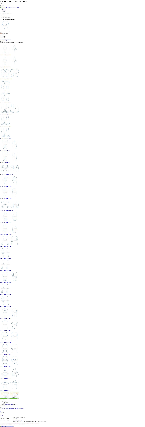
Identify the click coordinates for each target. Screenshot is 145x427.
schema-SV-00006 (2, 408)
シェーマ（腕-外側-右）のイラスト (6, 306)
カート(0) (3, 9)
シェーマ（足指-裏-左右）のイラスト (6, 78)
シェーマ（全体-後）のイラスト (5, 54)
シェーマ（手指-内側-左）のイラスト (6, 186)
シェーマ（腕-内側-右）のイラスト (6, 270)
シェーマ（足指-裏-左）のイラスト (6, 90)
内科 (18, 408)
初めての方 (3, 11)
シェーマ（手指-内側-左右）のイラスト (6, 174)
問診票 (11, 408)
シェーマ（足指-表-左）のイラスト (6, 126)
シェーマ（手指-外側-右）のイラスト (6, 234)
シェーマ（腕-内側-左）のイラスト (6, 258)
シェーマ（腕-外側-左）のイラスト (6, 294)
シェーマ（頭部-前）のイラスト (5, 366)
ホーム (3, 14)
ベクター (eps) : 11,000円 (3, 40)
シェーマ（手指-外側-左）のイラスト (6, 222)
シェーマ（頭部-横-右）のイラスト (6, 342)
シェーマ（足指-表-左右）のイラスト (6, 114)
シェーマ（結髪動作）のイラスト (5, 390)
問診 (12, 408)
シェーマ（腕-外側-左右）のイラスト (6, 282)
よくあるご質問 (15, 418)
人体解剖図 (6, 408)
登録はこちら (2, 5)
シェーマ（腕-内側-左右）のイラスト (6, 246)
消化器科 (20, 408)
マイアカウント (4, 10)
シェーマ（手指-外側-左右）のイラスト (6, 210)
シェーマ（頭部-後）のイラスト (5, 354)
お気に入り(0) (4, 8)
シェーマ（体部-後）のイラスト (5, 318)
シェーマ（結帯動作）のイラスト (5, 378)
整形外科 (14, 408)
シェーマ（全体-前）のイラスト (5, 66)
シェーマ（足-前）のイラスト (5, 162)
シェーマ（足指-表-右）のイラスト (6, 138)
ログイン (1, 6)
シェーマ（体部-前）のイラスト (5, 330)
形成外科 (23, 408)
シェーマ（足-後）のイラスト (5, 150)
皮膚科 (17, 408)
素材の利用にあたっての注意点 (9, 404)
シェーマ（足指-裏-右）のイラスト (6, 102)
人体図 (9, 408)
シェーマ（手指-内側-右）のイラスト (6, 198)
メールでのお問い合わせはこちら (17, 420)
